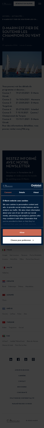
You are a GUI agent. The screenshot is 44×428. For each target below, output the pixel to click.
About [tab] (36, 192)
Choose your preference (21, 240)
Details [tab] (22, 192)
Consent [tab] (7, 192)
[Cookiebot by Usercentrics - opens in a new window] (31, 185)
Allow (22, 232)
